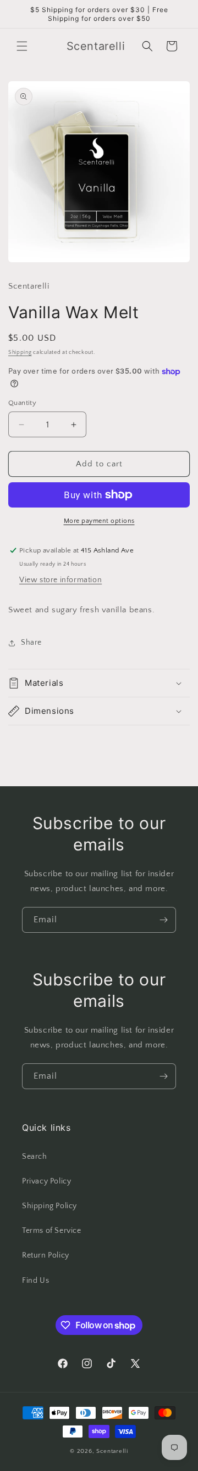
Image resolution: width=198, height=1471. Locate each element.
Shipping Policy (49, 1206)
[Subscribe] (163, 920)
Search (34, 1156)
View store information (60, 580)
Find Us (35, 1280)
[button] (22, 46)
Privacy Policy (46, 1181)
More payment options (99, 521)
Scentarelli (112, 1451)
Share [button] (31, 642)
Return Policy (45, 1255)
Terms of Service (51, 1230)
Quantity (22, 403)
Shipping (20, 353)
